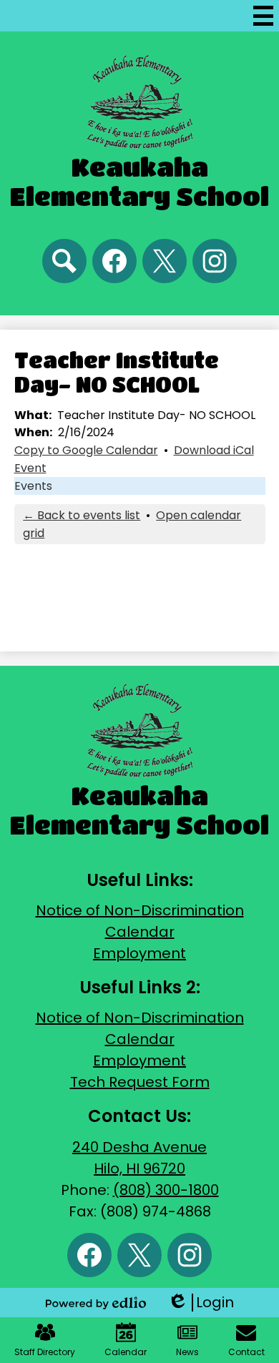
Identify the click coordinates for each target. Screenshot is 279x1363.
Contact (246, 1352)
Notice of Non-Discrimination (140, 910)
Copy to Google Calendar (86, 450)
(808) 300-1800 (166, 1190)
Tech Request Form (140, 1082)
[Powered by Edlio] (96, 1303)
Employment (139, 953)
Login (200, 1303)
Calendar (140, 932)
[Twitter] (164, 261)
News (187, 1352)
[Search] (64, 261)
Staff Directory (44, 1352)
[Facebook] (114, 261)
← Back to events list (81, 515)
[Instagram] (214, 261)
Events (33, 486)
